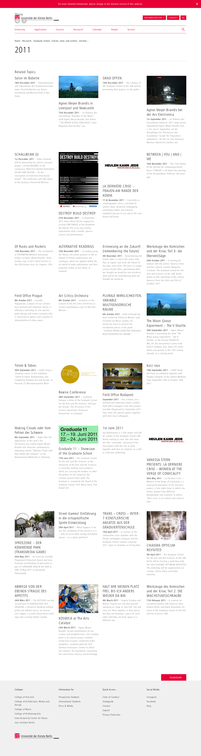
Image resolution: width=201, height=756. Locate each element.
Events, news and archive (64, 40)
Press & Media (66, 705)
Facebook (151, 701)
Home (17, 40)
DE (183, 17)
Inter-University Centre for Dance (31, 718)
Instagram (152, 697)
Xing (149, 705)
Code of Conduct (111, 697)
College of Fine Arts (24, 697)
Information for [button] (153, 17)
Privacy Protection (112, 714)
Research (78, 29)
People (114, 29)
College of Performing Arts (28, 713)
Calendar (97, 29)
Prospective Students (69, 697)
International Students (70, 701)
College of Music (23, 709)
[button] (183, 29)
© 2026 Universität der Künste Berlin (30, 735)
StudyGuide (176, 677)
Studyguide (108, 701)
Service (131, 29)
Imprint (106, 710)
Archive (83, 40)
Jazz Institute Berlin (25, 722)
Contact (173, 17)
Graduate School (42, 40)
